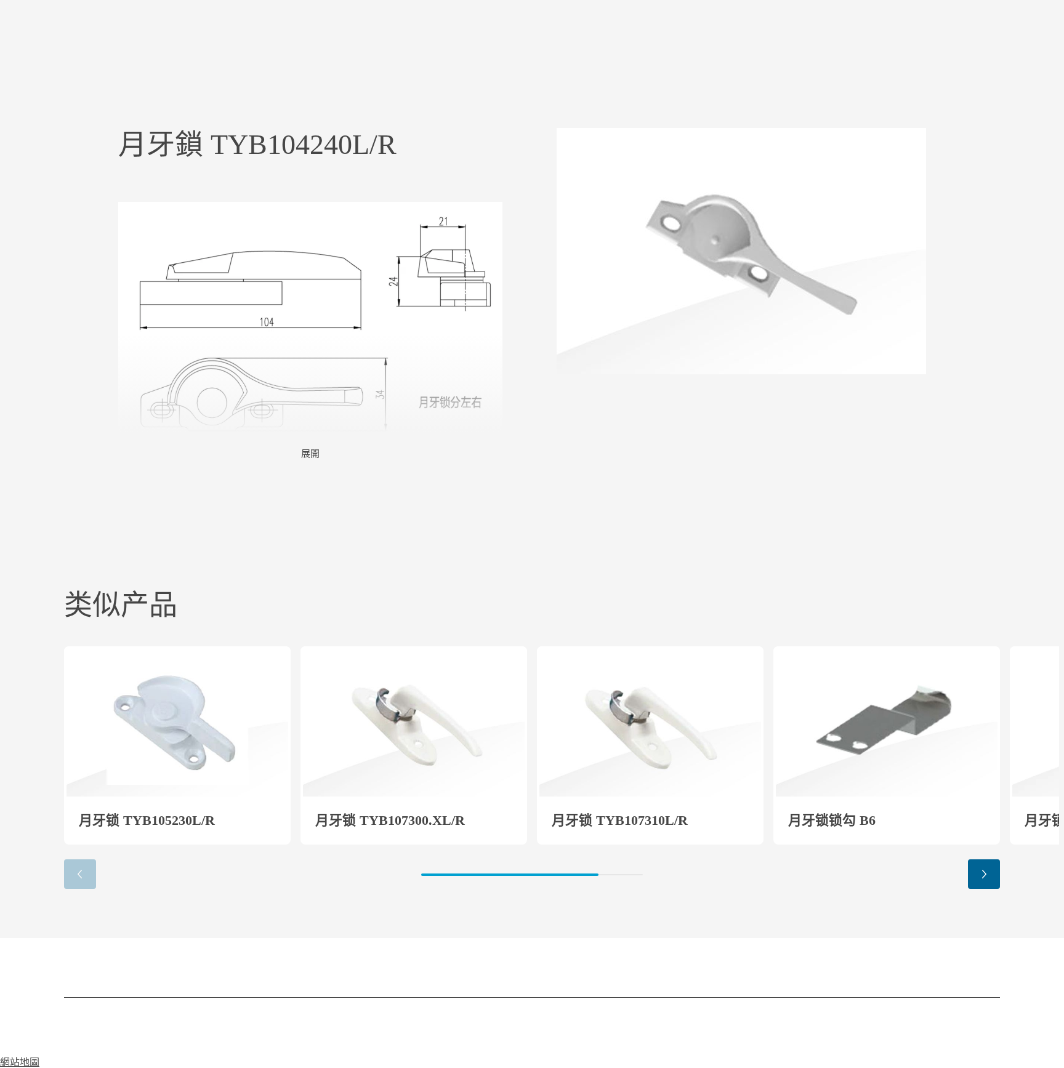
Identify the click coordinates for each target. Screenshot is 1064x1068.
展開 (310, 454)
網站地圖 (19, 1062)
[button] (984, 874)
